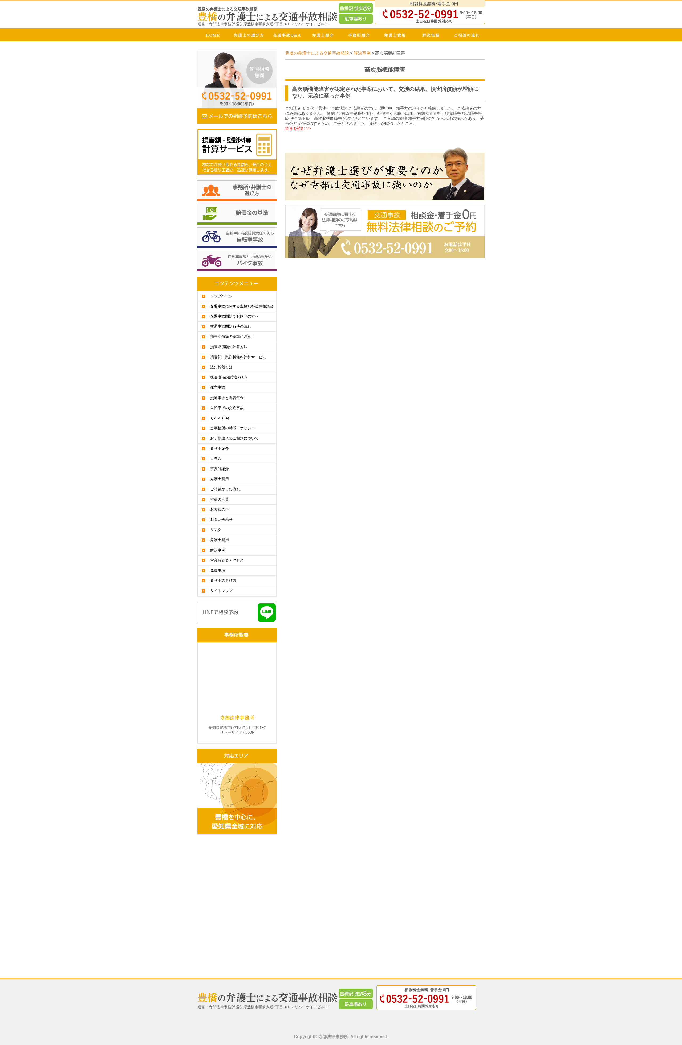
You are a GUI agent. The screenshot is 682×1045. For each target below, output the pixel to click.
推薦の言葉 (219, 499)
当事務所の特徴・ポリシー (232, 428)
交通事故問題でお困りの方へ (234, 316)
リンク (215, 530)
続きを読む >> (298, 128)
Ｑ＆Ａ (219, 418)
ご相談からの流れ (225, 489)
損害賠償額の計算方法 (228, 347)
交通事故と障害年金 (227, 398)
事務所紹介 (219, 469)
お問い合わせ (221, 519)
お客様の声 (219, 509)
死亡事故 (217, 387)
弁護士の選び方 (223, 580)
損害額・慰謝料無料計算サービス (238, 357)
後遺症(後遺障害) (228, 377)
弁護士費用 (219, 479)
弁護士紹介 (219, 448)
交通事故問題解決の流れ (230, 326)
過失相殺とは (221, 367)
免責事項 (217, 570)
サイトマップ (221, 591)
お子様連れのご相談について (234, 438)
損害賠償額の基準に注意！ (232, 336)
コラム (215, 458)
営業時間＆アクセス (227, 560)
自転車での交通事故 (227, 408)
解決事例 (217, 550)
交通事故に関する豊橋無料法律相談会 (242, 306)
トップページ (221, 296)
